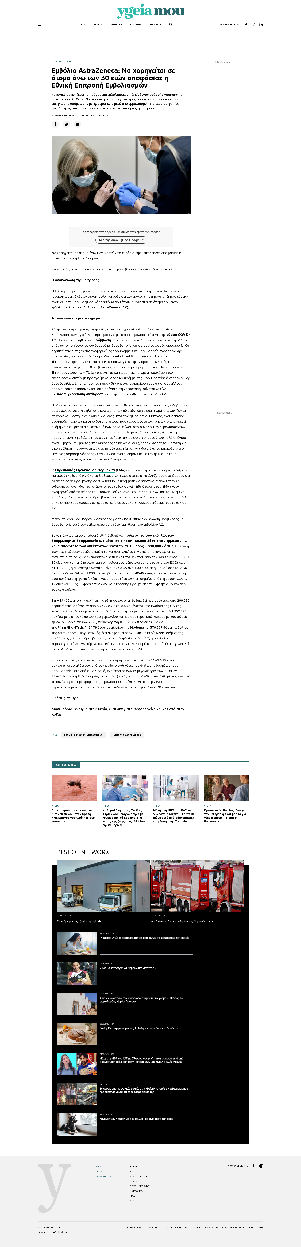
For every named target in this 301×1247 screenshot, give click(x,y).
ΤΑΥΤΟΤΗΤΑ (153, 1227)
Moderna (137, 627)
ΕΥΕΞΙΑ (98, 24)
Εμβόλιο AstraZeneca (127, 734)
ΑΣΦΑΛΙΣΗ (116, 24)
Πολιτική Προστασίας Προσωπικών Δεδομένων (218, 1227)
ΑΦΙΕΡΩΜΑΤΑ (136, 1191)
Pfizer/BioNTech (70, 627)
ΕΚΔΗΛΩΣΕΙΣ (136, 1181)
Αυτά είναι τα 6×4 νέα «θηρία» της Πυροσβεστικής (182, 921)
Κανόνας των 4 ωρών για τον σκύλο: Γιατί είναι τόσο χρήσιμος (136, 1118)
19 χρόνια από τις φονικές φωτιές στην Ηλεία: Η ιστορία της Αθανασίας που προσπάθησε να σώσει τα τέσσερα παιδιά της (144, 1090)
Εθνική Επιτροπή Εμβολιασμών (83, 734)
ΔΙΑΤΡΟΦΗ (135, 24)
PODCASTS (155, 24)
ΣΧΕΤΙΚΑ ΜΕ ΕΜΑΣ (134, 1227)
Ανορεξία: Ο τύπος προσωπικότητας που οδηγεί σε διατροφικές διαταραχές (144, 937)
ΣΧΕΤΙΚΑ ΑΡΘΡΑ (66, 765)
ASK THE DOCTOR (139, 1176)
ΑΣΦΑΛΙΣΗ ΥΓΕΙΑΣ (104, 1176)
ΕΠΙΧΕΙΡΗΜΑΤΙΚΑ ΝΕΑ (140, 1186)
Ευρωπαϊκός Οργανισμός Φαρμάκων (85, 470)
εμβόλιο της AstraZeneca (100, 307)
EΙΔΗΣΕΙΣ (134, 1166)
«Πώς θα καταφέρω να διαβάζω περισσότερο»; (128, 968)
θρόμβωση (102, 340)
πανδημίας (108, 600)
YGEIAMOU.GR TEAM (63, 115)
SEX (132, 1200)
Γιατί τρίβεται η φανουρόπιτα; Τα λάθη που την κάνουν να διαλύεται (139, 1028)
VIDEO (133, 1171)
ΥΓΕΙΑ (81, 24)
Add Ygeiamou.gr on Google (119, 240)
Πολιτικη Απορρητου (175, 1227)
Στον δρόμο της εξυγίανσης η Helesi (80, 921)
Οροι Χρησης (256, 1227)
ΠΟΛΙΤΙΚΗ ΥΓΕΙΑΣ (62, 61)
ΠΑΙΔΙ (132, 1196)
